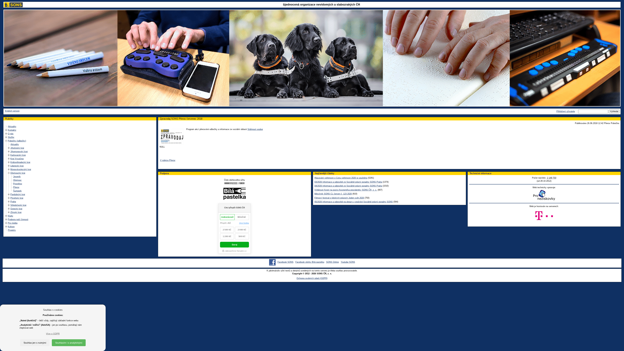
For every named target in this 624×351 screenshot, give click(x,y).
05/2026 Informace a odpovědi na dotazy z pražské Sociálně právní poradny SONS (353, 202)
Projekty (12, 230)
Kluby (10, 216)
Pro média (12, 223)
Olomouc (17, 180)
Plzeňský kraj (16, 198)
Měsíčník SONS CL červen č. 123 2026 (333, 194)
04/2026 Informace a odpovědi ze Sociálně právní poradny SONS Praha (348, 186)
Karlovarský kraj (18, 155)
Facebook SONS (285, 262)
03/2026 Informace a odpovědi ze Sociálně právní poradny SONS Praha (348, 182)
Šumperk (17, 191)
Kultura (11, 226)
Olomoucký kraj (17, 173)
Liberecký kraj (17, 166)
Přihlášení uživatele (565, 111)
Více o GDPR (53, 333)
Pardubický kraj (17, 194)
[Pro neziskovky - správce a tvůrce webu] (544, 195)
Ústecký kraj (16, 209)
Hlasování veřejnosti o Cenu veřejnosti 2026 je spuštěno (340, 178)
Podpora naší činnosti (18, 219)
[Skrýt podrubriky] (6, 141)
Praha (13, 201)
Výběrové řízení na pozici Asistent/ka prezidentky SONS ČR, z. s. (345, 190)
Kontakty (12, 130)
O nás (10, 133)
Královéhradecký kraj (20, 162)
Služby (11, 137)
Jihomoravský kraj (19, 151)
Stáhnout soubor (255, 129)
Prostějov (17, 183)
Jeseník (17, 176)
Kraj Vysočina (17, 158)
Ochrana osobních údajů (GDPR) (312, 278)
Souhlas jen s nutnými (35, 342)
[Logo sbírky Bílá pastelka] (234, 194)
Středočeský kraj (18, 205)
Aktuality (12, 126)
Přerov (16, 187)
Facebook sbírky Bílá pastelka (309, 262)
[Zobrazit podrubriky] (6, 130)
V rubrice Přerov (167, 160)
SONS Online (332, 262)
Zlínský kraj (15, 212)
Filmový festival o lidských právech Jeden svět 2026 (339, 198)
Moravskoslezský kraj (20, 169)
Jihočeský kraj (17, 148)
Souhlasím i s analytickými (68, 342)
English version (12, 111)
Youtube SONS (348, 262)
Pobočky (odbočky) (17, 141)
